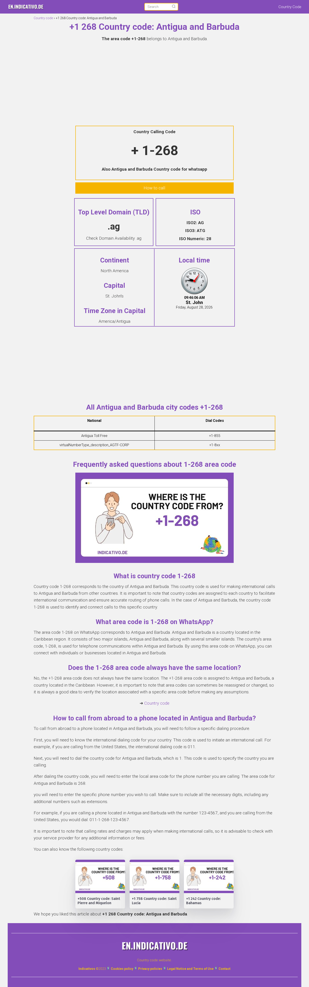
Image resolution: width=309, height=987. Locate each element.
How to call (154, 187)
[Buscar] (173, 6)
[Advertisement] (154, 78)
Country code (156, 703)
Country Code (289, 7)
